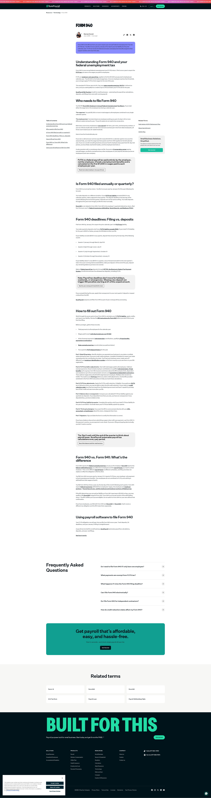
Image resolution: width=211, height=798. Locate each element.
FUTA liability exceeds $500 (109, 229)
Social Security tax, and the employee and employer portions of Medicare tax (107, 489)
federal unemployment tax (97, 466)
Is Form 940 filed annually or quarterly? (58, 132)
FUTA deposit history (94, 350)
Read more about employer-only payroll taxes (91, 170)
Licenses (112, 790)
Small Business (50, 754)
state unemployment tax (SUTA (114, 85)
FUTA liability (121, 316)
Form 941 (79, 206)
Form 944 (87, 495)
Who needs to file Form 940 (54, 129)
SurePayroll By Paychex (83, 92)
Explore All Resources (101, 778)
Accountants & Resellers (52, 760)
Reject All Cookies (55, 787)
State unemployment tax (86, 345)
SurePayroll (79, 300)
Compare (97, 775)
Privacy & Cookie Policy (13, 790)
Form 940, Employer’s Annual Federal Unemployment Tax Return (103, 106)
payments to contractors (84, 340)
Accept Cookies (55, 783)
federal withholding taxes (84, 468)
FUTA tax (79, 72)
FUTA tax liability (111, 195)
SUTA (133, 383)
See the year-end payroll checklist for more (91, 286)
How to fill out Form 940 (53, 139)
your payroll (102, 125)
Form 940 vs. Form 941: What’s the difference (57, 143)
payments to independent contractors (122, 373)
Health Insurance (75, 763)
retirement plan (100, 338)
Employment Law (75, 766)
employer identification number (95, 360)
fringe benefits (124, 338)
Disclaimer (120, 790)
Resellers (97, 760)
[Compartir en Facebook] (134, 35)
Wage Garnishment (144, 128)
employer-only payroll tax (90, 77)
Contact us (122, 760)
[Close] (62, 778)
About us (121, 754)
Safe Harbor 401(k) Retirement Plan (149, 124)
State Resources (99, 766)
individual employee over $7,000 (100, 334)
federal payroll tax (87, 269)
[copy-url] (124, 35)
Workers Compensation (77, 757)
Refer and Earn (99, 772)
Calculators (98, 763)
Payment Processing (76, 769)
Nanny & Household (100, 757)
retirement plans (123, 369)
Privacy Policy (95, 790)
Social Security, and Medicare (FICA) (121, 208)
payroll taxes (118, 468)
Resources (49, 12)
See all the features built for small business (91, 443)
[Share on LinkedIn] (127, 35)
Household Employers (52, 757)
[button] (87, 6)
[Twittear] (130, 35)
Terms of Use (104, 790)
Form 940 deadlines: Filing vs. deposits (58, 136)
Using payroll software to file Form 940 (58, 147)
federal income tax (86, 487)
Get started (151, 150)
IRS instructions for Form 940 (106, 318)
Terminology (57, 12)
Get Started (105, 648)
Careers (121, 757)
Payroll (72, 754)
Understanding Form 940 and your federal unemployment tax (59, 125)
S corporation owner (119, 149)
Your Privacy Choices (130, 790)
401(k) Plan (141, 132)
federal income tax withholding (99, 208)
